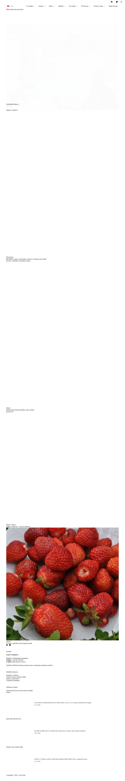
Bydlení (60, 6)
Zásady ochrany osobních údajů (16, 677)
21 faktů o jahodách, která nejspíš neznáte (19, 643)
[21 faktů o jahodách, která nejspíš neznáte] (62, 584)
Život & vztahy (98, 6)
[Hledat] (121, 2)
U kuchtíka (29, 6)
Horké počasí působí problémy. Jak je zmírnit (20, 410)
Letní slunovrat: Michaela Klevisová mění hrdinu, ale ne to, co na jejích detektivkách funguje (62, 702)
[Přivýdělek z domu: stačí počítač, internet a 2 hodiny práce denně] (62, 182)
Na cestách (72, 6)
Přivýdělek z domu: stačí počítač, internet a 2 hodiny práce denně (26, 259)
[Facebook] (112, 2)
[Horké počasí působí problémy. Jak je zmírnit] (62, 333)
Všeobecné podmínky (13, 680)
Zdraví (51, 6)
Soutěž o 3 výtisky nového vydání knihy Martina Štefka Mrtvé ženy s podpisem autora (60, 759)
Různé (8, 524)
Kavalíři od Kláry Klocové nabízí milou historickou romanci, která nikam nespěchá (59, 731)
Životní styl (84, 6)
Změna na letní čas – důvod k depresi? (18, 526)
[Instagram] (117, 2)
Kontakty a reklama (12, 675)
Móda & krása (113, 6)
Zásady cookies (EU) (12, 679)
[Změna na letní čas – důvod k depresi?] (62, 467)
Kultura (41, 6)
